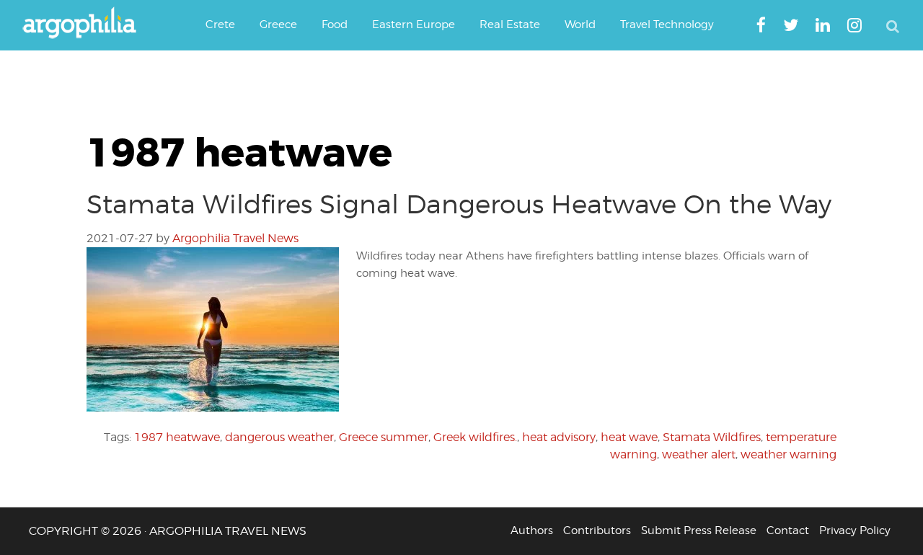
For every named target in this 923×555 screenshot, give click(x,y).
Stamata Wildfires (712, 437)
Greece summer (383, 437)
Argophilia (86, 24)
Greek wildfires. (475, 437)
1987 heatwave (177, 437)
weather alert (699, 454)
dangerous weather (279, 437)
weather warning (788, 454)
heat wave (629, 437)
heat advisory (559, 437)
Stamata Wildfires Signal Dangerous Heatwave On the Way (459, 204)
